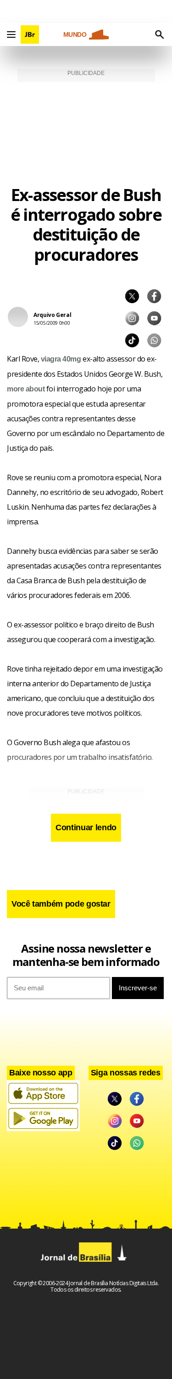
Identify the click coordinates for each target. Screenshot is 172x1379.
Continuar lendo (86, 827)
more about (25, 389)
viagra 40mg (61, 359)
